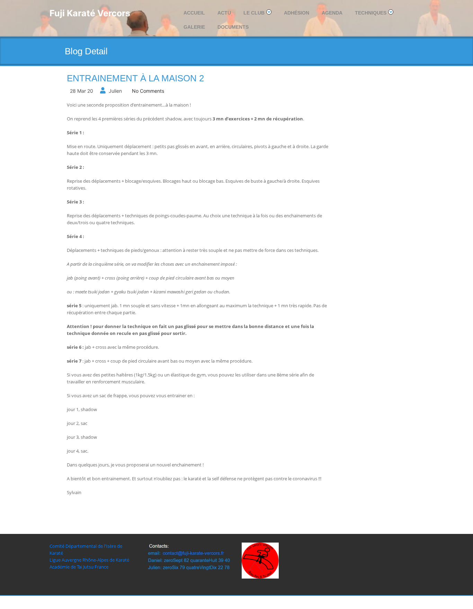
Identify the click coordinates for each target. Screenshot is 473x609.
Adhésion (296, 13)
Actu (224, 13)
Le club (254, 13)
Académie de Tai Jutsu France (79, 567)
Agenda (332, 13)
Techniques (370, 13)
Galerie (194, 27)
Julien (115, 91)
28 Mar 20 (81, 91)
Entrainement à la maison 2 (135, 78)
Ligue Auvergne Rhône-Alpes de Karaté (89, 560)
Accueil (194, 13)
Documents (233, 27)
